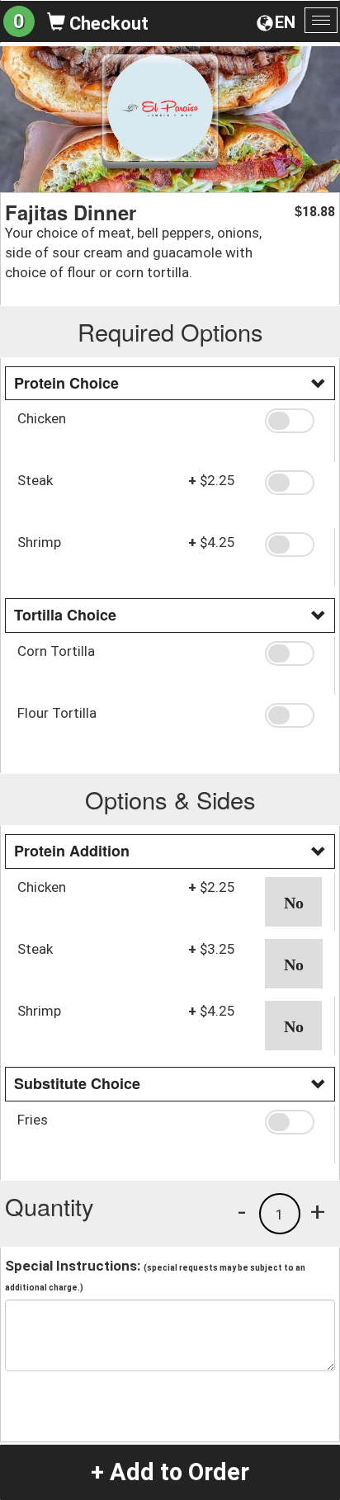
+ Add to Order (170, 1472)
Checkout (107, 23)
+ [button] (317, 1211)
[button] (293, 420)
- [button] (242, 1211)
